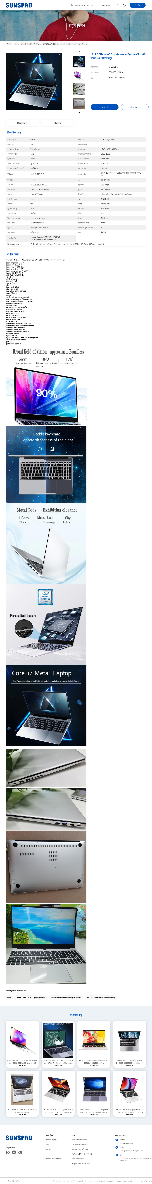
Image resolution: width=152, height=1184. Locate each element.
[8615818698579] (8, 1152)
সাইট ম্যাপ (18, 1181)
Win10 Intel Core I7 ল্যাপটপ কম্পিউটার (31, 998)
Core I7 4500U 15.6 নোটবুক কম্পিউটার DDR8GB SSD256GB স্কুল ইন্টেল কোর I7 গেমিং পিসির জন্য (129, 1061)
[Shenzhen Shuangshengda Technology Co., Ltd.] (19, 5)
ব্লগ (98, 5)
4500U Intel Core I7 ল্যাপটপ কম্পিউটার (101, 998)
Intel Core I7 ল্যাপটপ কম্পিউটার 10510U (66, 998)
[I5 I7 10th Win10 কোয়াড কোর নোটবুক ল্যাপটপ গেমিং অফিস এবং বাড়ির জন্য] (34, 81)
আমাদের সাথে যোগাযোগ (107, 5)
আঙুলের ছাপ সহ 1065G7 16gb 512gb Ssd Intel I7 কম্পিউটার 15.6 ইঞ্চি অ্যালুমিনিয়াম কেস (94, 1111)
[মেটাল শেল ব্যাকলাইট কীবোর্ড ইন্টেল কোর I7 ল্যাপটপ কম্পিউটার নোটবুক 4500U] (22, 1089)
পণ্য (88, 5)
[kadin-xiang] (20, 1152)
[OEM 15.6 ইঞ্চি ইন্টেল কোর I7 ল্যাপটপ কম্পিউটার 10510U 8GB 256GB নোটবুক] (94, 1040)
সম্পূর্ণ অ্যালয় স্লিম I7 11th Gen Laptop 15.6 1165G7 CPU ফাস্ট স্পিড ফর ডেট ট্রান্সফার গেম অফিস (58, 1061)
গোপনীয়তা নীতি (10, 1181)
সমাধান (93, 5)
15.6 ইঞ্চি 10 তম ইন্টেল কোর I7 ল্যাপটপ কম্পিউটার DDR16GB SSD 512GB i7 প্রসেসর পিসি (58, 1111)
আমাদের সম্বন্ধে (80, 5)
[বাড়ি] (19, 1141)
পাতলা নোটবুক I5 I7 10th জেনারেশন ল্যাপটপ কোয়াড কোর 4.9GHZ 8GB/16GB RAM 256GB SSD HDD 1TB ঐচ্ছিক (22, 1061)
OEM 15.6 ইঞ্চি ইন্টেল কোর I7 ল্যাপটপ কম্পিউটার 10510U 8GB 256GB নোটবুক (94, 1061)
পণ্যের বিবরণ (57, 123)
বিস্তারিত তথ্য (22, 123)
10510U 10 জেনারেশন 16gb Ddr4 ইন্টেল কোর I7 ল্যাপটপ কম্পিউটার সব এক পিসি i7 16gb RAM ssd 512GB (130, 1111)
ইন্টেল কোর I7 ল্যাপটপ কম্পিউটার (30, 44)
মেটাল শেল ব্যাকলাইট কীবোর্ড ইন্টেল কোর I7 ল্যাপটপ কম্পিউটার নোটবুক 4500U (22, 1111)
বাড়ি (71, 5)
